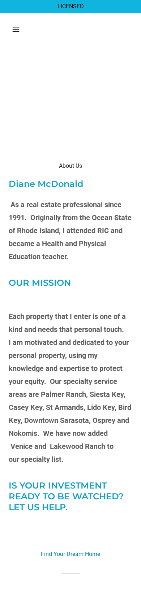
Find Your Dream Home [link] (70, 554)
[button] (23, 29)
